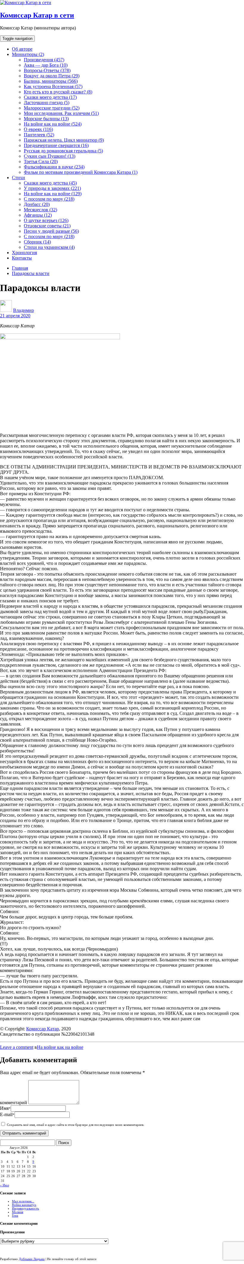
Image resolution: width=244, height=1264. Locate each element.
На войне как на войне (60, 1047)
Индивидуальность (25, 1208)
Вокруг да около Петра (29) (51, 75)
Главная (20, 268)
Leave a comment (16, 1047)
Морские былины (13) (46, 118)
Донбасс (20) (37, 204)
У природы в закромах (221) (52, 188)
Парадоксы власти (30, 273)
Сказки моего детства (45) (50, 182)
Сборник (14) (37, 241)
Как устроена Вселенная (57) (53, 86)
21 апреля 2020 (15, 315)
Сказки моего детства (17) (50, 97)
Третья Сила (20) (41, 161)
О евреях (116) (38, 129)
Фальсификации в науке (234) (54, 166)
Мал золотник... (23, 1201)
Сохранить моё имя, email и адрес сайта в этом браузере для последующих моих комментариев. (75, 1124)
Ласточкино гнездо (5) (46, 102)
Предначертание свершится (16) (56, 145)
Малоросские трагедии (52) (51, 107)
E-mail (7, 1114)
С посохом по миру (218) (49, 198)
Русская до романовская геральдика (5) (63, 150)
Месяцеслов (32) (40, 209)
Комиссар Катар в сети (37, 15)
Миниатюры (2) (28, 54)
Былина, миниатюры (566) (51, 81)
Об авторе (22, 48)
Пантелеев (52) (39, 134)
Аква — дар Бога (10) (46, 65)
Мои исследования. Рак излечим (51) (61, 113)
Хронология (24, 252)
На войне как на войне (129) (53, 193)
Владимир (23, 310)
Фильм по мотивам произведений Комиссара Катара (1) (80, 172)
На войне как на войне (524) (53, 123)
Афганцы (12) (38, 215)
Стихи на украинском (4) (49, 247)
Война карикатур (24, 1205)
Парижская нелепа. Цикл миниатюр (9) (64, 140)
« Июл (4, 1185)
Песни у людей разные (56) (51, 231)
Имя (5, 1108)
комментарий (13, 1102)
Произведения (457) (44, 59)
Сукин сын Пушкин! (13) (49, 156)
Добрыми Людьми (32, 1259)
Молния (17, 1212)
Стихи (18, 177)
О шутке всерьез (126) (46, 220)
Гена (15, 1215)
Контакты (22, 257)
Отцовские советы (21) (47, 225)
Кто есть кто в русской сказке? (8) (58, 91)
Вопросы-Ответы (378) (47, 70)
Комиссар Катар (42, 1028)
